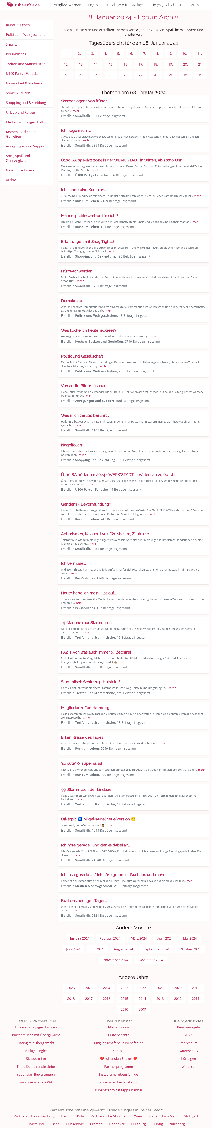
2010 (124, 1009)
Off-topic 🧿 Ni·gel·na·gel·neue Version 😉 (98, 819)
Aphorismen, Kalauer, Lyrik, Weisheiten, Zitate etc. (105, 533)
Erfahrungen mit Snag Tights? (87, 241)
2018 (71, 998)
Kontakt (118, 1051)
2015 (124, 998)
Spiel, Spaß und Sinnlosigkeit (18, 158)
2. (79, 53)
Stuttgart (191, 1116)
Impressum (189, 1043)
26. (126, 75)
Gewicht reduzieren (21, 170)
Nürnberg (177, 1124)
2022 (142, 988)
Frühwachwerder (76, 271)
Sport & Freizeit (18, 93)
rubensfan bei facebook (118, 1082)
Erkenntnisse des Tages (82, 737)
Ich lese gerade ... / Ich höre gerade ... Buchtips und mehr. (113, 874)
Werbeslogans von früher (84, 101)
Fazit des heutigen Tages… (84, 900)
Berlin (65, 1116)
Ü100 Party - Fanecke (22, 73)
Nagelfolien (71, 445)
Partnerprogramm (118, 1066)
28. (155, 75)
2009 (142, 1009)
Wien (138, 1116)
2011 (195, 998)
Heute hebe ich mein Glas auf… (88, 593)
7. (144, 53)
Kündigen (188, 1058)
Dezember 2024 (151, 960)
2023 (124, 988)
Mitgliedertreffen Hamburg (85, 707)
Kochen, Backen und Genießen (22, 134)
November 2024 (116, 960)
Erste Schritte (118, 1035)
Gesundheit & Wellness (24, 83)
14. (96, 64)
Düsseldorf (74, 1124)
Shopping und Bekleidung (26, 102)
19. (170, 64)
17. (141, 64)
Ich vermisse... (73, 563)
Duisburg (138, 1124)
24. (96, 75)
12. (66, 64)
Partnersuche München (109, 1116)
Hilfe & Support (119, 1027)
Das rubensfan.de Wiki (35, 1082)
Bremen (96, 1124)
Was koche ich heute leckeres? (88, 330)
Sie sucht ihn (36, 1058)
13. (81, 64)
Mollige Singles (35, 1051)
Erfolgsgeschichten (165, 4)
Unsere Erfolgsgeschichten (36, 1027)
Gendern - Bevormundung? (86, 504)
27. (141, 75)
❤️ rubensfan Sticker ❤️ (118, 1058)
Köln (80, 1116)
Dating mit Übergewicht (35, 1043)
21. (200, 64)
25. (111, 75)
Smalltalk (13, 44)
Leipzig (157, 1124)
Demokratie (71, 300)
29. (170, 75)
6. (131, 53)
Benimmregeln (188, 1027)
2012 (178, 998)
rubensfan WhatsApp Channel (118, 1090)
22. (66, 75)
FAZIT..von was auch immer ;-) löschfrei (96, 652)
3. (92, 53)
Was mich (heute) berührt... (85, 415)
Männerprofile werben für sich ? (89, 215)
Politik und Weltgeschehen (26, 34)
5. (118, 53)
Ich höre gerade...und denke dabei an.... (96, 845)
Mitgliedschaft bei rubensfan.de (118, 1043)
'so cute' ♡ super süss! (81, 763)
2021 (160, 988)
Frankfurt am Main (163, 1116)
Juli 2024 (97, 949)
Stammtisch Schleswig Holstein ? (90, 681)
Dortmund (35, 1124)
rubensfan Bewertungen (36, 1074)
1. (66, 53)
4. (105, 53)
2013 (160, 998)
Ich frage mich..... (76, 130)
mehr (76, 111)
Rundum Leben (18, 25)
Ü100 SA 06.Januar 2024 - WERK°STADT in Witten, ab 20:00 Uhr (118, 474)
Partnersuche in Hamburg (34, 1116)
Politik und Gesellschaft (82, 356)
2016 (106, 998)
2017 (89, 998)
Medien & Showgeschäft (24, 122)
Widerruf (188, 1066)
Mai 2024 (190, 938)
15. (111, 64)
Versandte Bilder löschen (83, 385)
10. (184, 53)
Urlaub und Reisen (20, 112)
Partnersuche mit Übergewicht (36, 1035)
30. (185, 75)
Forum (193, 4)
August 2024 (123, 949)
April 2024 (165, 938)
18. (155, 64)
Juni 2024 (73, 949)
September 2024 (156, 949)
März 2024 (139, 938)
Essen (55, 1124)
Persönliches (16, 54)
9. (170, 53)
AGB (188, 1035)
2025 (89, 988)
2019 (195, 988)
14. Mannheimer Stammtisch (86, 622)
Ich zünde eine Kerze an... (84, 189)
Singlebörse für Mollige (123, 4)
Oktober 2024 (190, 949)
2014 (142, 998)
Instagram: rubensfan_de (118, 1074)
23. (81, 75)
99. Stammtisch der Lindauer (87, 789)
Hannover (117, 1124)
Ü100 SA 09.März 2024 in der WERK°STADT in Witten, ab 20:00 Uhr (121, 160)
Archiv (11, 180)
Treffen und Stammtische (26, 63)
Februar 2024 (110, 938)
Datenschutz (188, 1051)
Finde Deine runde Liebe (36, 1066)
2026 (71, 988)
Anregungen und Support (26, 146)
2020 (178, 988)
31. (200, 75)
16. (126, 64)
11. (199, 53)
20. (185, 64)
